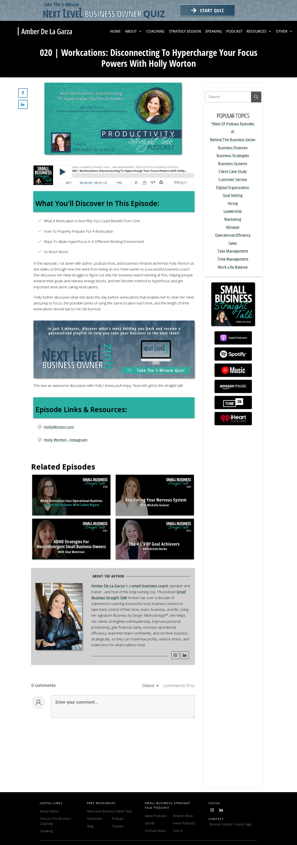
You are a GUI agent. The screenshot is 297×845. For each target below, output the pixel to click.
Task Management (232, 251)
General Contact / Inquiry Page (230, 824)
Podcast (117, 819)
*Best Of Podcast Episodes (232, 123)
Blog (90, 826)
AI (232, 131)
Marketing (232, 219)
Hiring (233, 203)
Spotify (149, 823)
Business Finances (233, 147)
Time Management (232, 259)
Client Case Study (233, 171)
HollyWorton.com (59, 426)
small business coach (150, 585)
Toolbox (117, 826)
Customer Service (233, 179)
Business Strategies (233, 155)
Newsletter (94, 819)
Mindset (232, 227)
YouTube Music (155, 831)
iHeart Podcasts (184, 823)
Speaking (46, 831)
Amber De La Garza (108, 585)
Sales (233, 243)
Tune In (178, 831)
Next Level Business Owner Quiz (109, 811)
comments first (179, 685)
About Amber (50, 811)
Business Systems (232, 163)
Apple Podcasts (156, 816)
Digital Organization (232, 187)
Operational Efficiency (232, 235)
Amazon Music (183, 816)
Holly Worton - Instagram (65, 439)
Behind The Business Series (232, 139)
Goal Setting (233, 195)
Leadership (233, 211)
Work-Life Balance (233, 267)
